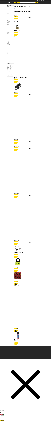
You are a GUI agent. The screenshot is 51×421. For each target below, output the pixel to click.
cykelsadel (11, 70)
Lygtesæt (8, 41)
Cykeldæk (8, 12)
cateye (12, 66)
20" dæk (8, 13)
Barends (7, 7)
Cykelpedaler (8, 43)
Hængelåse (17, 193)
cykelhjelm (10, 67)
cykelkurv (8, 68)
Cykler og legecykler (9, 51)
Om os (41, 0)
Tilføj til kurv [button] (16, 93)
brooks (10, 66)
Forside (29, 5)
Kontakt (43, 0)
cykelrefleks (8, 70)
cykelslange (11, 71)
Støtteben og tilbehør (9, 60)
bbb (9, 65)
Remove (1, 412)
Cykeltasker (8, 49)
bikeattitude (8, 66)
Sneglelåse (17, 240)
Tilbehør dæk (8, 21)
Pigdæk (8, 20)
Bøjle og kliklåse (15, 146)
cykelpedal (8, 69)
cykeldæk (8, 67)
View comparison (2, 420)
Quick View (16, 150)
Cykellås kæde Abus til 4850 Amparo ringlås (43, 6)
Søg (36, 2)
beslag (11, 65)
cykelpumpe (11, 69)
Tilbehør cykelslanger (9, 23)
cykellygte (10, 68)
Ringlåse (17, 139)
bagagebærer (10, 64)
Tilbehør (8, 42)
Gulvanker (8, 33)
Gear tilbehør (8, 54)
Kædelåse (33, 5)
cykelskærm (8, 71)
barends (8, 65)
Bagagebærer (8, 6)
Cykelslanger (8, 22)
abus (7, 64)
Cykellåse (31, 5)
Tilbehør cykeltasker (9, 50)
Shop (39, 0)
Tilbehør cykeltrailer (9, 61)
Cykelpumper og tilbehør (9, 45)
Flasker (7, 52)
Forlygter (8, 40)
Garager (7, 53)
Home (37, 0)
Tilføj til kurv (16, 16)
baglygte (12, 64)
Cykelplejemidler (8, 44)
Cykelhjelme (8, 24)
